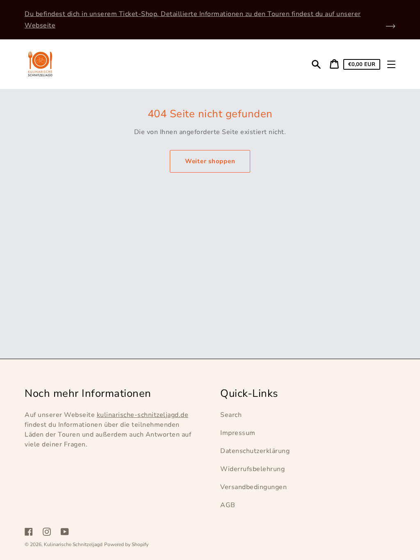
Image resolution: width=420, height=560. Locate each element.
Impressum (238, 432)
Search (231, 414)
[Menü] (391, 64)
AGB (227, 505)
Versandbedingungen (253, 487)
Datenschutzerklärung (255, 450)
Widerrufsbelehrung (252, 468)
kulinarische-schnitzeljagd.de (143, 414)
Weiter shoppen (210, 161)
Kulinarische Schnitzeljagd (73, 544)
